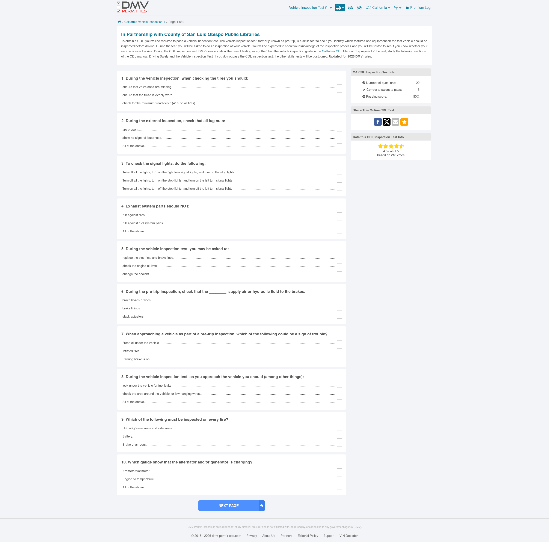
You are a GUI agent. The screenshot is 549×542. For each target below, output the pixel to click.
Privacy (251, 535)
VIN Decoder (348, 535)
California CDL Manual (337, 51)
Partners (287, 535)
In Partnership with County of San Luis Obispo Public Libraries (190, 34)
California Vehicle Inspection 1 (144, 22)
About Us (268, 535)
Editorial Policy (308, 535)
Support (328, 535)
